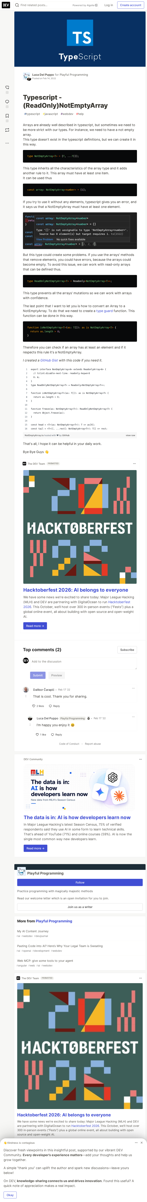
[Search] (17, 5)
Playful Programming (74, 74)
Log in (109, 5)
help (80, 114)
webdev (67, 114)
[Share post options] (7, 143)
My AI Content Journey (32, 933)
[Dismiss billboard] (141, 1143)
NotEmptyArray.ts (34, 435)
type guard (104, 311)
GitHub (66, 435)
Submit (38, 675)
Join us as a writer (80, 907)
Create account (130, 5)
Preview (56, 675)
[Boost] (7, 130)
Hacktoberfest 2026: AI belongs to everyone (75, 590)
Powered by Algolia (84, 5)
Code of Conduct (69, 743)
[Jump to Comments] (7, 103)
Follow (80, 882)
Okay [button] (10, 1195)
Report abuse (93, 743)
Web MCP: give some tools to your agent (44, 963)
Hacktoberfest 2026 (85, 1126)
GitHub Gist (49, 360)
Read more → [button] (35, 626)
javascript (50, 114)
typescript (32, 114)
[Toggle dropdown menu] (134, 463)
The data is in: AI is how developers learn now (77, 817)
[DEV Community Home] (5, 5)
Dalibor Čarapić (43, 689)
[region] (80, 399)
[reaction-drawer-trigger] (7, 89)
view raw (130, 435)
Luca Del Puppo (43, 74)
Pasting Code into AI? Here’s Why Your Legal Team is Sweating (59, 948)
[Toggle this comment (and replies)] (26, 696)
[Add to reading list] (7, 117)
